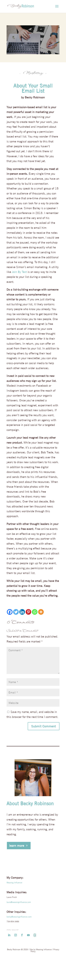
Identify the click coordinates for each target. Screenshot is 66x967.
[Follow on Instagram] (15, 935)
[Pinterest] (28, 612)
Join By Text (19, 272)
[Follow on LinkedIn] (9, 935)
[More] (41, 612)
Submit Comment (43, 726)
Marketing (33, 73)
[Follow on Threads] (34, 935)
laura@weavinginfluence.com (19, 902)
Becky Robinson (35, 97)
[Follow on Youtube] (28, 935)
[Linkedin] (22, 612)
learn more (16, 845)
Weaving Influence (14, 882)
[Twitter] (16, 612)
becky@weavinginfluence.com (19, 917)
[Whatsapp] (34, 612)
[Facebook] (9, 612)
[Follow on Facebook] (22, 935)
